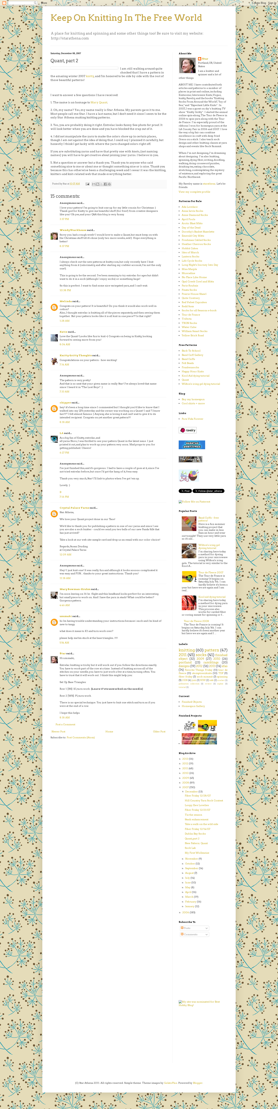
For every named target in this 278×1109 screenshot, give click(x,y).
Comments (190, 934)
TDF (220, 673)
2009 (200, 659)
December (191, 791)
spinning (222, 676)
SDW (203, 680)
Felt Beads (188, 363)
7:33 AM (64, 391)
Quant (185, 379)
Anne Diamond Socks (195, 214)
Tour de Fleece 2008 (196, 621)
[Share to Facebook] (105, 184)
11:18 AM (65, 578)
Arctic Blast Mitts (192, 223)
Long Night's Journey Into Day (200, 264)
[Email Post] (87, 183)
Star (63, 653)
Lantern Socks (190, 256)
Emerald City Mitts (193, 235)
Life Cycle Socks (192, 260)
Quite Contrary (191, 297)
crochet (221, 680)
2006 (186, 912)
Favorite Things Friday (198, 669)
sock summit (205, 676)
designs (184, 666)
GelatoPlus (170, 1082)
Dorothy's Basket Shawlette (198, 231)
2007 (185, 787)
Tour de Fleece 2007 (210, 572)
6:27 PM (64, 452)
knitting (187, 650)
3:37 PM (64, 219)
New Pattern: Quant (196, 843)
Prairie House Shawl (194, 293)
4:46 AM (65, 605)
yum (194, 680)
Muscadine (188, 273)
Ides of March (190, 252)
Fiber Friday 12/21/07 (197, 809)
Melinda (66, 301)
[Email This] (94, 184)
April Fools (188, 219)
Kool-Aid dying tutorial (195, 375)
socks (201, 654)
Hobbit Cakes (190, 248)
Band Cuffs (188, 359)
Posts (186, 928)
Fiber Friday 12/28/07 (198, 795)
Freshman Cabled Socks (196, 239)
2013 (212, 666)
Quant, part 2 (192, 838)
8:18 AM (65, 422)
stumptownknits (202, 673)
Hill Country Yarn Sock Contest (204, 800)
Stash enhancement (196, 819)
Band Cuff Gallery (192, 354)
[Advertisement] (191, 1037)
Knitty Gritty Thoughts (76, 355)
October (190, 863)
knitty (90, 76)
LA (61, 433)
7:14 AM (64, 364)
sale (211, 680)
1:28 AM (65, 320)
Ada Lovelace (190, 206)
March (189, 896)
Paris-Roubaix (190, 285)
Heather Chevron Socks (196, 244)
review (208, 684)
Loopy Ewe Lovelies (197, 805)
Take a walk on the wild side (201, 824)
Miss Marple (189, 269)
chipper (65, 402)
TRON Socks (189, 323)
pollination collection (189, 684)
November (192, 858)
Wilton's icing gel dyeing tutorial (209, 546)
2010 (216, 659)
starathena (209, 183)
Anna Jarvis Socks (192, 210)
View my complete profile (194, 191)
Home (109, 731)
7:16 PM (64, 496)
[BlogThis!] (98, 184)
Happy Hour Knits (193, 371)
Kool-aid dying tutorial (211, 596)
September (192, 868)
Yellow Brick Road (193, 335)
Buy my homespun (193, 399)
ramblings (211, 662)
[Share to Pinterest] (109, 184)
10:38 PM (65, 290)
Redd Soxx (188, 306)
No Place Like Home (194, 277)
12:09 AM (65, 554)
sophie (220, 684)
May (188, 887)
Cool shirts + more (193, 403)
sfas (225, 666)
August (189, 872)
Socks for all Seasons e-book (199, 310)
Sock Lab (190, 847)
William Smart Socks (194, 331)
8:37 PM (64, 246)
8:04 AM (65, 344)
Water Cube (189, 327)
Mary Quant (99, 102)
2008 (185, 680)
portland (185, 662)
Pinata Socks (189, 289)
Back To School (191, 350)
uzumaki (66, 616)
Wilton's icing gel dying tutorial (201, 383)
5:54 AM (64, 642)
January (190, 906)
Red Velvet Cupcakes (194, 302)
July (187, 877)
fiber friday (186, 676)
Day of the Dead (191, 227)
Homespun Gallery (193, 706)
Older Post (159, 731)
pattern (212, 650)
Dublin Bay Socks (195, 833)
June (188, 882)
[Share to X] (102, 184)
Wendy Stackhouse (73, 230)
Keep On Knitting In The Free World (126, 18)
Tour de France (191, 314)
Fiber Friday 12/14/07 (197, 828)
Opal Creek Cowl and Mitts (198, 281)
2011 (183, 654)
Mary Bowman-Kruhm (75, 589)
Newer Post (58, 731)
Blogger (197, 1082)
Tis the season (193, 814)
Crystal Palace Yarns (74, 507)
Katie (63, 331)
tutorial (182, 687)
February (191, 901)
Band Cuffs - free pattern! (208, 519)
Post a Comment (65, 724)
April (188, 892)
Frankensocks (190, 367)
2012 (199, 666)
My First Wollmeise (197, 852)
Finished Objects (192, 701)
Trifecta (187, 318)
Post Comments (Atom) (81, 737)
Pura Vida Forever (192, 418)
